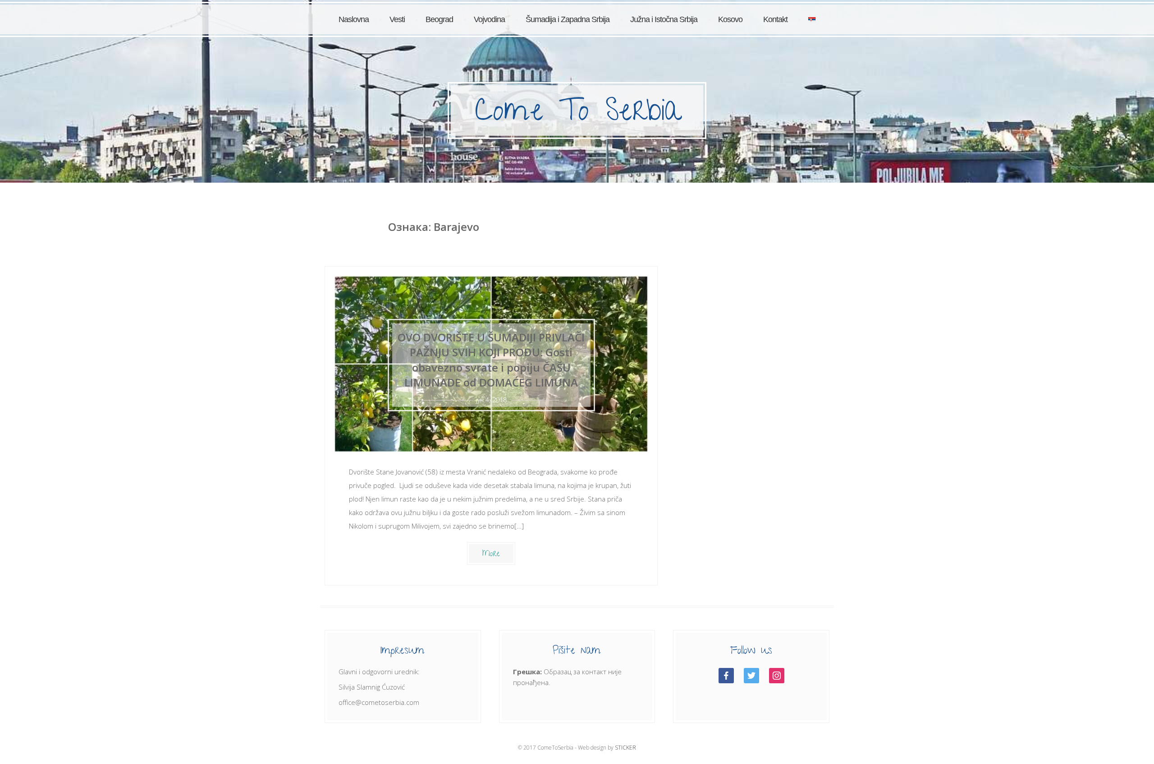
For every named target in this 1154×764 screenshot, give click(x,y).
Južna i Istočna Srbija (663, 19)
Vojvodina (489, 19)
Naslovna (354, 19)
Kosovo (730, 19)
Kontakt (775, 19)
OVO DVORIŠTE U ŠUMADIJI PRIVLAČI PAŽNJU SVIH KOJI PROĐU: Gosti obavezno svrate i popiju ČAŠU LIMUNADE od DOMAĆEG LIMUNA (491, 360)
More (491, 554)
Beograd (439, 19)
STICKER (625, 747)
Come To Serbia (578, 114)
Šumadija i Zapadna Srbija (567, 19)
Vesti (397, 19)
